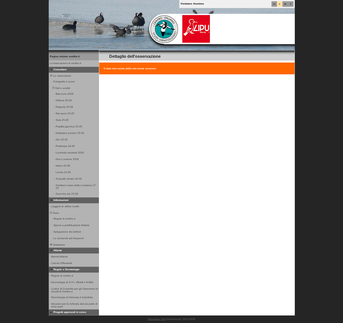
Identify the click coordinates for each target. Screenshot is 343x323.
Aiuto (55, 212)
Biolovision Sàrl (156, 319)
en (274, 4)
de (285, 4)
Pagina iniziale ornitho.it (65, 56)
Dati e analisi (62, 88)
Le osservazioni (61, 75)
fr (291, 4)
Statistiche (58, 244)
